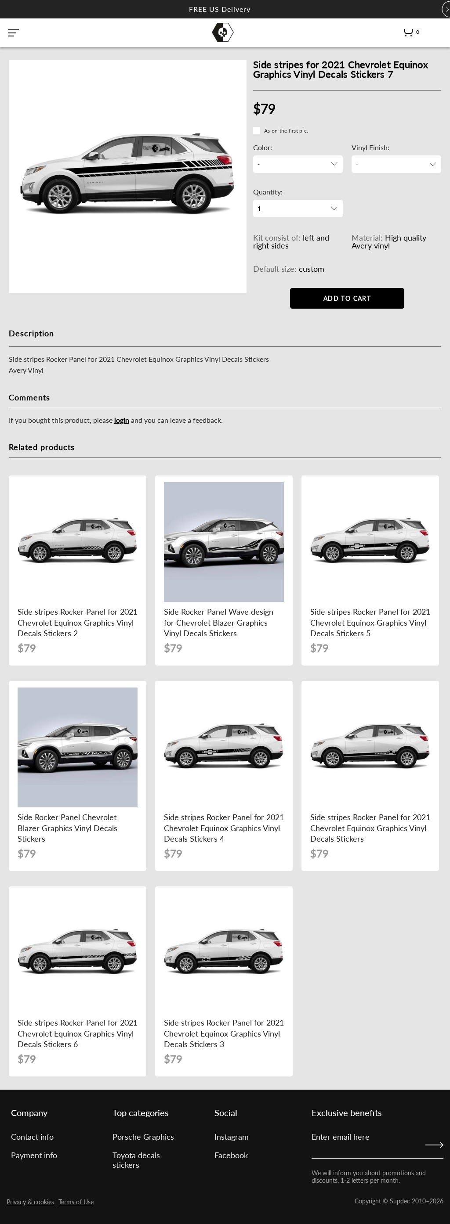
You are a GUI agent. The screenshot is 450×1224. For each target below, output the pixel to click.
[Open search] (431, 32)
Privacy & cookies (30, 1202)
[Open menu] (13, 33)
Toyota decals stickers (136, 1160)
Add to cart (347, 298)
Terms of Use (76, 1202)
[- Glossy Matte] (396, 164)
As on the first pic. (286, 130)
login (121, 420)
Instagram (231, 1136)
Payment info (34, 1155)
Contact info (32, 1136)
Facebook (231, 1155)
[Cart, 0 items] (408, 34)
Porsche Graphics (143, 1136)
